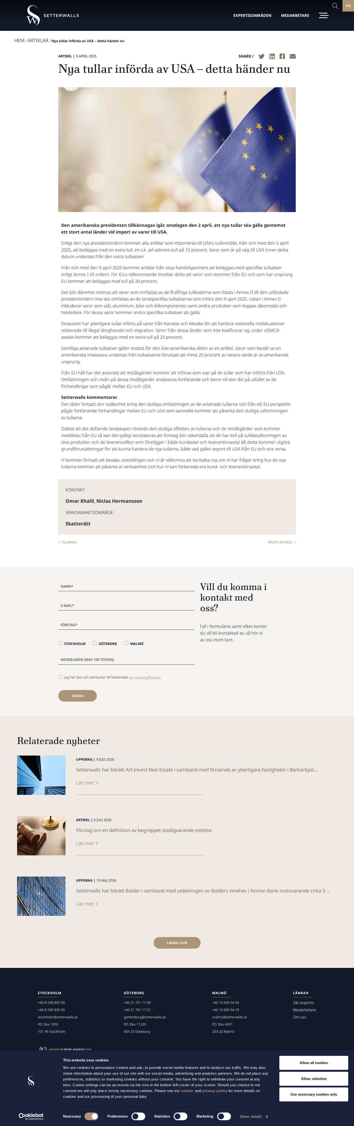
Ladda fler (177, 942)
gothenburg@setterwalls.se (145, 1017)
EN (348, 5)
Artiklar (37, 40)
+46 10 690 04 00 (225, 1002)
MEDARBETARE (295, 15)
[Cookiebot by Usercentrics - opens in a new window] (31, 1116)
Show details (251, 1116)
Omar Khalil (80, 501)
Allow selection (314, 1079)
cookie (187, 1091)
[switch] (138, 1116)
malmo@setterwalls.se (229, 1017)
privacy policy (214, 1091)
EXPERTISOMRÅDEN (252, 15)
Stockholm (74, 643)
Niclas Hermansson (119, 501)
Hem (19, 40)
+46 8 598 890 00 (51, 1002)
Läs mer (85, 782)
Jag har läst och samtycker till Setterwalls (112, 677)
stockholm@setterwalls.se (58, 1017)
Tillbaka (69, 542)
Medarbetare (304, 1009)
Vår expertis (303, 1002)
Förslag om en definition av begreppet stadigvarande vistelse (144, 830)
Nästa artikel (280, 542)
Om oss (299, 1017)
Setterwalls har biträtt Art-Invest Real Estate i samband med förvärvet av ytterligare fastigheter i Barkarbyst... (197, 769)
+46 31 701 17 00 (137, 1002)
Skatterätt (78, 523)
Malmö (137, 643)
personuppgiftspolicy (145, 677)
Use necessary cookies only (313, 1094)
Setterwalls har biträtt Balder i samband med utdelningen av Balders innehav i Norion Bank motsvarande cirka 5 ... (203, 890)
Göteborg (108, 643)
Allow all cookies (314, 1063)
